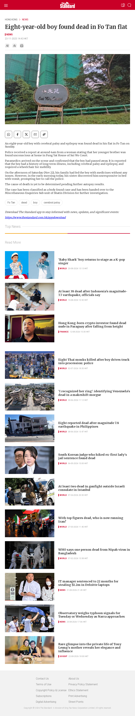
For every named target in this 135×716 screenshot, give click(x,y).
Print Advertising (77, 696)
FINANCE (64, 332)
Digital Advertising (46, 701)
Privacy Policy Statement (83, 684)
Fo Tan (11, 202)
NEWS (25, 19)
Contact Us (42, 678)
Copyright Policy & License (51, 690)
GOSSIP (63, 656)
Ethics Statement (78, 690)
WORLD (63, 268)
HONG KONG (11, 19)
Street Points (75, 701)
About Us (73, 678)
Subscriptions (44, 696)
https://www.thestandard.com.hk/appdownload (35, 217)
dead (24, 202)
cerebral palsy (52, 202)
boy (35, 202)
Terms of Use (43, 684)
